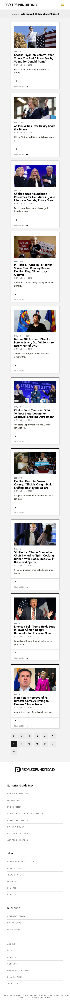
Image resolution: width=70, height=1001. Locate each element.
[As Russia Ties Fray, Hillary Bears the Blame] (35, 108)
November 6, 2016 (23, 65)
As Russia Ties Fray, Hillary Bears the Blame (34, 127)
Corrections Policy (17, 820)
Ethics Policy (14, 807)
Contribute (13, 964)
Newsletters (13, 929)
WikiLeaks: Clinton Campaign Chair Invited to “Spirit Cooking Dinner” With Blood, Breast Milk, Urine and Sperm (34, 557)
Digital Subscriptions (18, 970)
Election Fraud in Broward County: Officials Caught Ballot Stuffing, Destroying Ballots (33, 484)
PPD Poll (11, 888)
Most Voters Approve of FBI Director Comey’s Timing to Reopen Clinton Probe (31, 701)
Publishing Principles (18, 794)
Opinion (18, 123)
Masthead (12, 881)
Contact (11, 895)
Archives (11, 944)
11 (37, 744)
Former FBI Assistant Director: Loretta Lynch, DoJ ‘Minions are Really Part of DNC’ (34, 342)
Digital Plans (14, 923)
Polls (17, 623)
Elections (19, 261)
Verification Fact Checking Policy (25, 813)
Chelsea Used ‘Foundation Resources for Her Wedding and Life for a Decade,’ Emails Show (34, 197)
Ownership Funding (17, 840)
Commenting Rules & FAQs (20, 861)
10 (29, 744)
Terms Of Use (14, 875)
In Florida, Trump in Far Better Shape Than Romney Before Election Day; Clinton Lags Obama (33, 269)
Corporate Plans (16, 916)
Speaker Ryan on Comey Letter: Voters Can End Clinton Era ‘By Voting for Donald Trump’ (34, 58)
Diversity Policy (15, 827)
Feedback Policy (15, 800)
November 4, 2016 (23, 491)
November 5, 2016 (23, 349)
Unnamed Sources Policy (20, 833)
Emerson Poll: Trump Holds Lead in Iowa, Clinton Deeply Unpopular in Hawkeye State (34, 630)
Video (27, 336)
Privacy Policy (14, 868)
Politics (18, 52)
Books (10, 950)
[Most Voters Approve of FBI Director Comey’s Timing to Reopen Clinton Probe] (35, 679)
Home (14, 13)
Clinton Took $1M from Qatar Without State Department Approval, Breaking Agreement (34, 413)
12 (45, 744)
